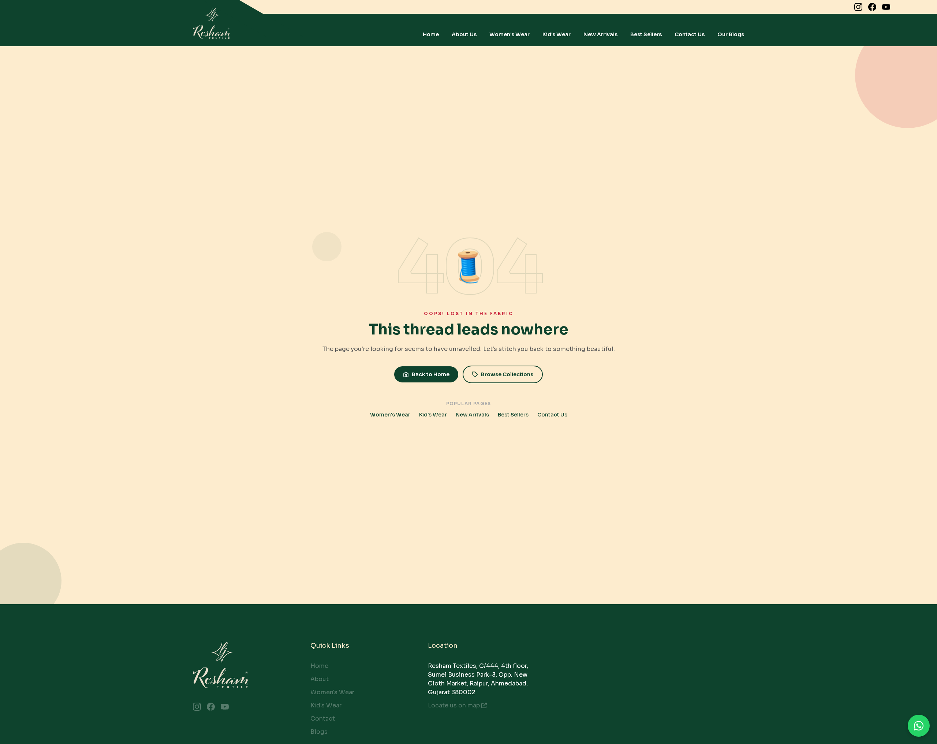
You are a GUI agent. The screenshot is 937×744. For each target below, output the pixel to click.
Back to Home (430, 374)
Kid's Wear (556, 34)
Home (431, 34)
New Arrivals (600, 34)
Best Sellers (646, 34)
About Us (464, 34)
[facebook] (872, 7)
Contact (322, 718)
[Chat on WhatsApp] (919, 726)
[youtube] (886, 7)
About (319, 679)
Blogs (319, 732)
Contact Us (690, 34)
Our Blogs (730, 34)
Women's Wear (509, 34)
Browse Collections (507, 374)
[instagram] (858, 7)
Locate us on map (454, 705)
